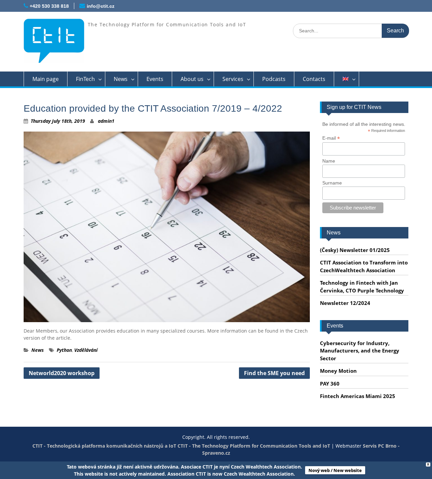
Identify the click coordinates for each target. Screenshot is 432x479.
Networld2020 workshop (61, 373)
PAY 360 (330, 383)
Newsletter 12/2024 (345, 303)
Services (232, 79)
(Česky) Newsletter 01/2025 (355, 250)
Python (64, 350)
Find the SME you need (274, 373)
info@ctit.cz (100, 6)
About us (192, 79)
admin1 (106, 121)
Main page (45, 79)
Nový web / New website (335, 470)
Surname (332, 183)
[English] (346, 79)
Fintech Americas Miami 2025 (357, 396)
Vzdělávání (86, 350)
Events (154, 79)
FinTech (85, 79)
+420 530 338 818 (49, 6)
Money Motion (338, 370)
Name (328, 161)
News (121, 79)
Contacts (314, 79)
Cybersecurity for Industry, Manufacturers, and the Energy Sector (359, 351)
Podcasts (274, 79)
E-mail (331, 138)
